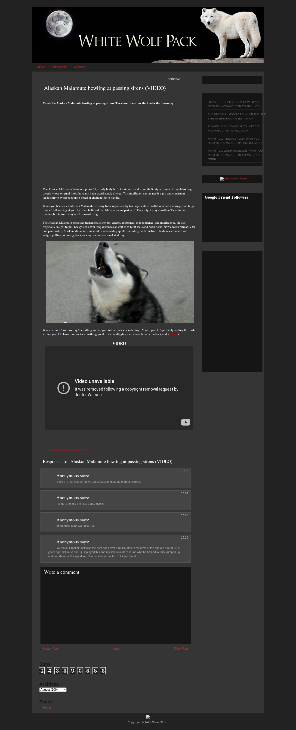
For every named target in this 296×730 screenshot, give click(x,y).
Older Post (181, 648)
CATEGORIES (59, 67)
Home (41, 67)
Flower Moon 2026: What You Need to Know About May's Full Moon (234, 128)
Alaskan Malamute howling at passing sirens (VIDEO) (105, 87)
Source (173, 334)
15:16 (184, 537)
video (87, 450)
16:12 (184, 471)
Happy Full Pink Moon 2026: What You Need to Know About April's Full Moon (235, 140)
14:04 (184, 493)
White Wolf (159, 722)
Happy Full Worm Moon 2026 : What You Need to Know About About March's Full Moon (236, 154)
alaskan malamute (60, 450)
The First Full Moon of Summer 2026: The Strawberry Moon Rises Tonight (237, 116)
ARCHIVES (80, 67)
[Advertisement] (119, 143)
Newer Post (51, 648)
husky (78, 450)
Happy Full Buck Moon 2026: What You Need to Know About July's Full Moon (235, 104)
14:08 (184, 515)
